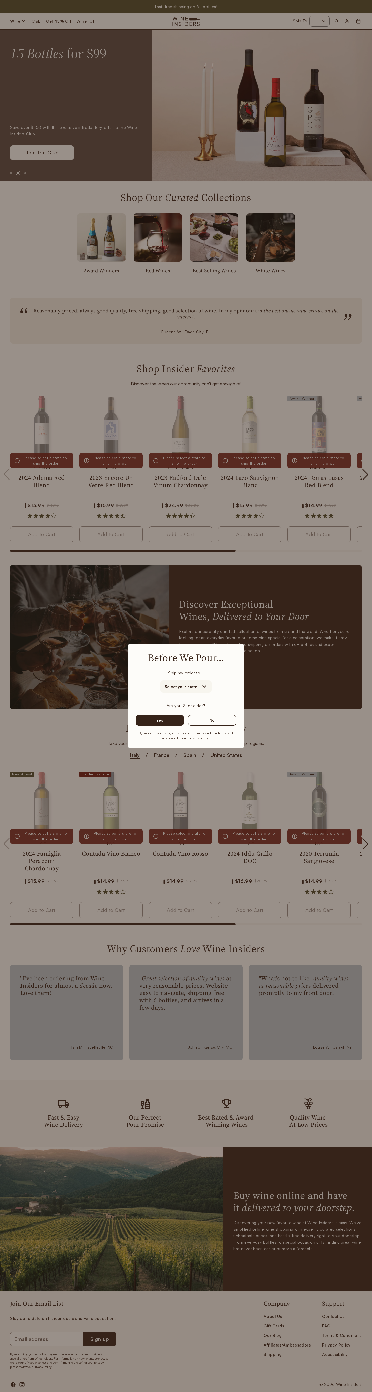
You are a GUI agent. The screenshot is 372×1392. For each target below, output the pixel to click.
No (212, 720)
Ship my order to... (186, 672)
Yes (159, 720)
